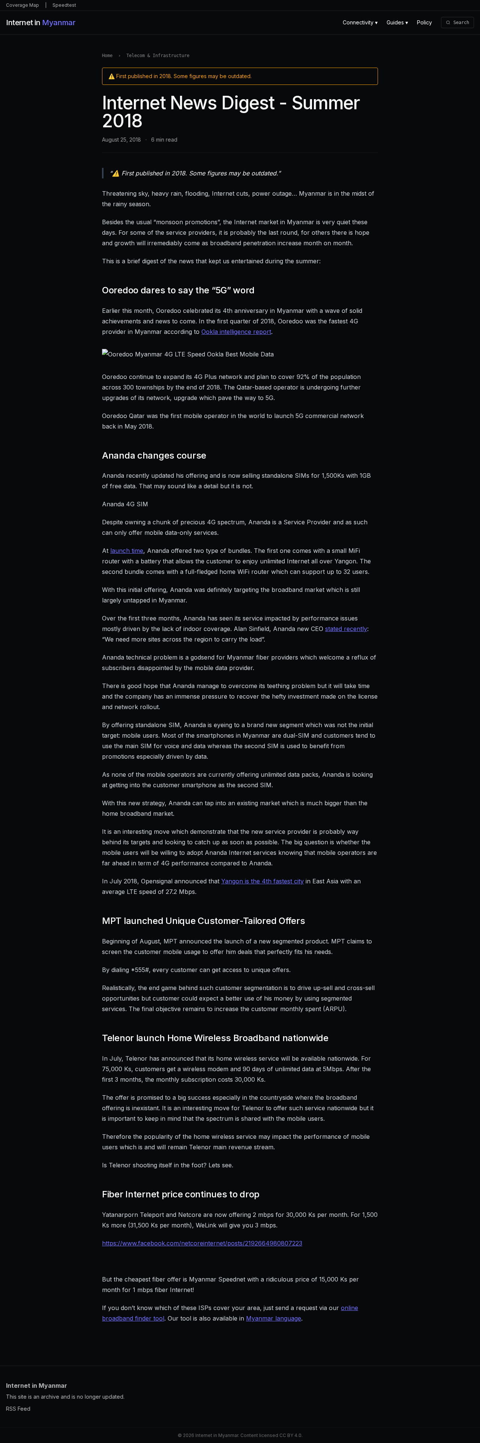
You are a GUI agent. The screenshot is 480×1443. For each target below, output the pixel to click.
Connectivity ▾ (360, 22)
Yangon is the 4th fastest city (262, 881)
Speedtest (64, 5)
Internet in (40, 22)
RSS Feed (18, 1408)
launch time (126, 550)
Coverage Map (22, 5)
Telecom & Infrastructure (157, 55)
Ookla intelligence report (236, 331)
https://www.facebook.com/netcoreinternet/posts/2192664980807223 (202, 1243)
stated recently (346, 628)
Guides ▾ (397, 22)
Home (107, 55)
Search (461, 22)
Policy (424, 22)
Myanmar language (273, 1318)
